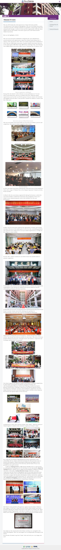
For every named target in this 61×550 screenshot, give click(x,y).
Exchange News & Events (54, 25)
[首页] (27, 1)
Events (51, 21)
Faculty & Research (54, 29)
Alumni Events (53, 18)
